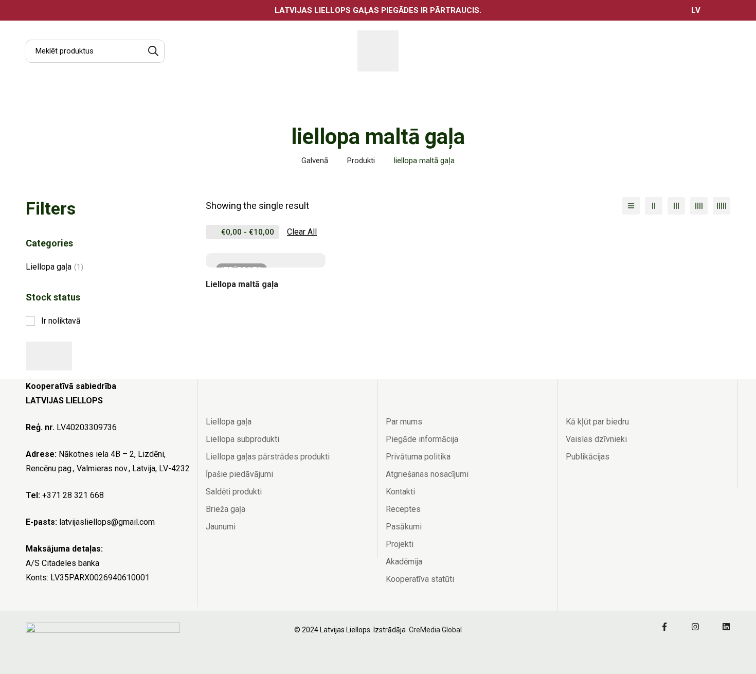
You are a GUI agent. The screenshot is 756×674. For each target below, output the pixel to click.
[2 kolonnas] (653, 206)
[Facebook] (664, 627)
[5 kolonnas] (721, 206)
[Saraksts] (631, 206)
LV (695, 10)
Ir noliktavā (61, 321)
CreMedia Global (434, 630)
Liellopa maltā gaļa (242, 284)
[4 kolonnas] (699, 206)
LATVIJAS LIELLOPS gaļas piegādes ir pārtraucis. (378, 10)
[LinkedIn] (726, 627)
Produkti (361, 160)
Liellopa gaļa (54, 267)
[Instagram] (695, 627)
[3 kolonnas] (676, 206)
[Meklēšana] (153, 51)
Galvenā (314, 160)
